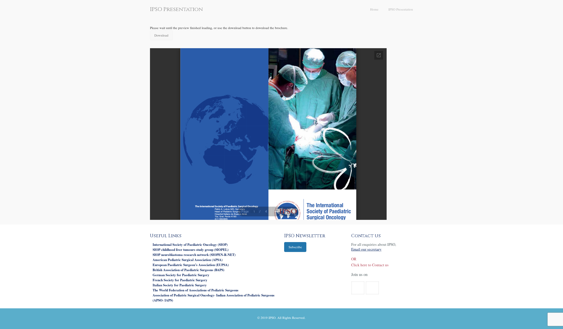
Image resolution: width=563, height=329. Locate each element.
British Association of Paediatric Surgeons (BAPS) (188, 269)
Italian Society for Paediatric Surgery (180, 285)
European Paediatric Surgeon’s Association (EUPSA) (191, 264)
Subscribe (295, 247)
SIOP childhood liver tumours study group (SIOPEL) (190, 249)
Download (161, 35)
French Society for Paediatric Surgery (180, 280)
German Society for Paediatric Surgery (181, 274)
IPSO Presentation (400, 9)
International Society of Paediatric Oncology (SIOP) (190, 244)
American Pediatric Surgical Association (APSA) (188, 259)
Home (374, 9)
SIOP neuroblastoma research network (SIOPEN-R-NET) (194, 254)
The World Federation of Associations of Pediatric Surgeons (195, 290)
